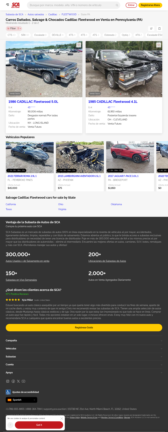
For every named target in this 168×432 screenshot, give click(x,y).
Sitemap (127, 417)
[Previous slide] (11, 69)
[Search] (117, 5)
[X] (18, 381)
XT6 (139, 35)
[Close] (61, 418)
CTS (12, 35)
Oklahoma (116, 204)
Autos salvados (36, 14)
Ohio (60, 204)
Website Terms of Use (89, 417)
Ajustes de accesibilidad (25, 392)
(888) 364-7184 (34, 409)
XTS (72, 35)
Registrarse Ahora (150, 5)
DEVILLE (57, 35)
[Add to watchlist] (78, 45)
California (11, 204)
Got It (39, 425)
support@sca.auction (54, 409)
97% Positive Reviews (17, 294)
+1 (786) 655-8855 (15, 409)
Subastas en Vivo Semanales (21, 280)
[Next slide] (76, 69)
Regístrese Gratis (84, 327)
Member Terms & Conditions (112, 417)
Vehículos (11, 348)
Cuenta (10, 364)
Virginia (62, 209)
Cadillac (52, 14)
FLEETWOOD (69, 14)
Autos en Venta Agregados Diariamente (109, 280)
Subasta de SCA (14, 14)
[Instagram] (8, 381)
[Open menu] (7, 4)
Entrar (131, 5)
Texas (9, 209)
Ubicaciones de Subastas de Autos (107, 261)
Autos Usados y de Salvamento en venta (27, 261)
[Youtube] (23, 381)
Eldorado (110, 35)
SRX (25, 35)
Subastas (11, 356)
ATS (96, 35)
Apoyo (9, 372)
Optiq (126, 35)
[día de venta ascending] (151, 28)
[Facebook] (13, 381)
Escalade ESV (156, 35)
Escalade (40, 35)
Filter (14, 28)
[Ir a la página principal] (15, 5)
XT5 (84, 35)
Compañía (11, 340)
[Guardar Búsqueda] (159, 28)
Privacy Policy (75, 417)
